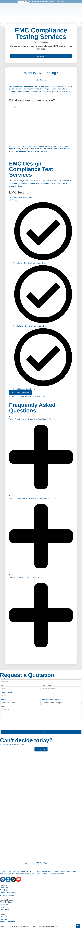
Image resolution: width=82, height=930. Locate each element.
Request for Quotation (20, 393)
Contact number (48, 686)
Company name (7, 693)
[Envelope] (18, 879)
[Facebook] (2, 879)
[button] (24, 2)
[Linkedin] (8, 879)
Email (3, 686)
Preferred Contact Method (51, 700)
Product (3, 700)
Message (4, 707)
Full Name (4, 678)
